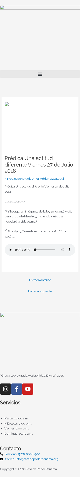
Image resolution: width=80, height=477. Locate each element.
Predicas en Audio (19, 178)
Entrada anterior (40, 280)
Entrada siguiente (40, 291)
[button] (40, 74)
